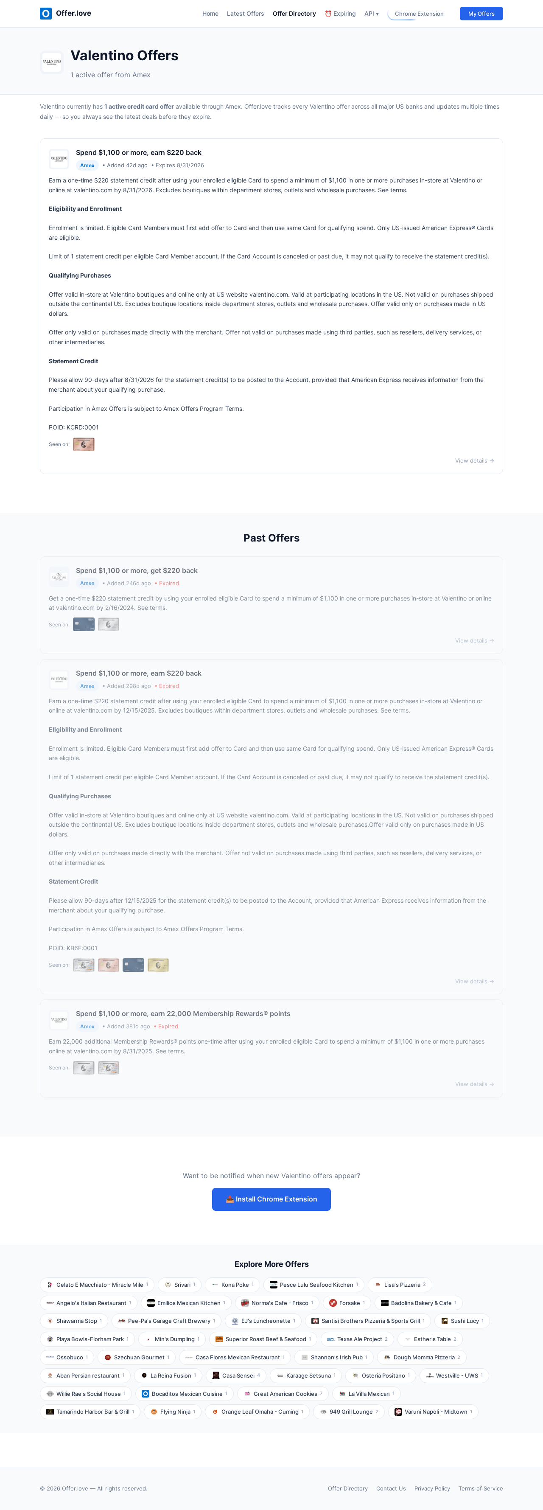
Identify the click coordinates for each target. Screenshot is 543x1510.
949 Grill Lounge (354, 1411)
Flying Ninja (177, 1411)
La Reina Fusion (173, 1375)
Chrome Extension (419, 13)
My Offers (481, 13)
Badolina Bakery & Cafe (423, 1302)
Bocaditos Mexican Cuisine (189, 1393)
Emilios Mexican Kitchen (191, 1302)
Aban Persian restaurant (90, 1375)
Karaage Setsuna (311, 1375)
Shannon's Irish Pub (339, 1357)
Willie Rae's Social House (91, 1393)
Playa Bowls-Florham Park (92, 1339)
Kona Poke (237, 1284)
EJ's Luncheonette (268, 1320)
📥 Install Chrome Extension (271, 1199)
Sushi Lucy (467, 1320)
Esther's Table (435, 1339)
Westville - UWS (459, 1375)
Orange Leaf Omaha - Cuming (262, 1411)
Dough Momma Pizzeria (427, 1357)
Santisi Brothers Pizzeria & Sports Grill (373, 1320)
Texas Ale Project (362, 1339)
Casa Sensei (241, 1375)
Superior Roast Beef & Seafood (268, 1339)
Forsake (352, 1302)
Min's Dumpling (177, 1339)
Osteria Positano (386, 1375)
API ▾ (371, 13)
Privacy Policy (432, 1488)
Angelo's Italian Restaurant (93, 1302)
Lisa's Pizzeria (405, 1284)
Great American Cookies (288, 1393)
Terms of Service (481, 1488)
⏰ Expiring (340, 13)
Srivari (184, 1284)
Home (210, 13)
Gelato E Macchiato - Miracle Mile (102, 1284)
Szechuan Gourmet (141, 1357)
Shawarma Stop (79, 1320)
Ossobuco (72, 1357)
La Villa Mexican (372, 1393)
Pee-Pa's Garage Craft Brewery (171, 1320)
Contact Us (391, 1488)
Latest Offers (245, 13)
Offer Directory (294, 13)
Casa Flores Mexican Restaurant (240, 1357)
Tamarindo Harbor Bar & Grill (95, 1411)
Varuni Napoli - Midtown (438, 1411)
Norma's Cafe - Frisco (282, 1302)
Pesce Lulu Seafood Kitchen (319, 1284)
